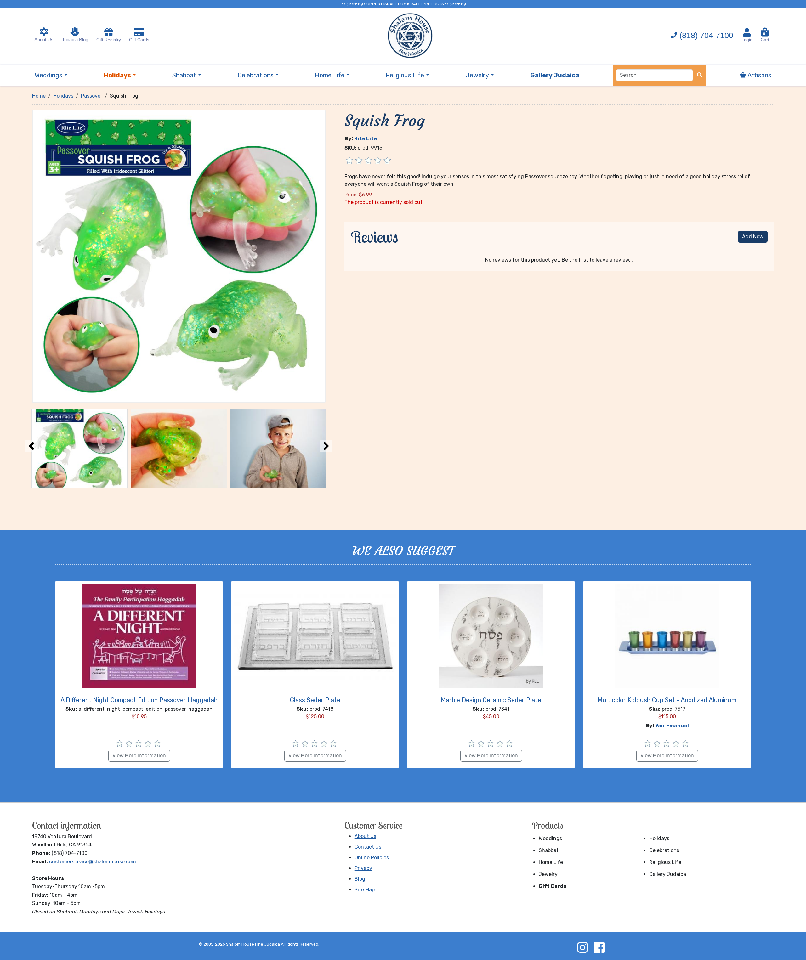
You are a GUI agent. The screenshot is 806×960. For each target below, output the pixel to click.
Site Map (365, 890)
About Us (44, 39)
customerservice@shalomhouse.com (92, 862)
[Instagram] (582, 947)
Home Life (551, 862)
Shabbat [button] (184, 75)
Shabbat (549, 850)
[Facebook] (599, 947)
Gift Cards (139, 39)
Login (746, 39)
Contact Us (368, 847)
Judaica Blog (75, 39)
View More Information (139, 756)
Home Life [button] (329, 75)
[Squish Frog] (179, 256)
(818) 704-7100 (706, 35)
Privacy (363, 868)
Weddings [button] (48, 75)
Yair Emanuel (672, 726)
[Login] (747, 32)
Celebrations (664, 850)
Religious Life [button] (405, 75)
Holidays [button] (117, 75)
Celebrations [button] (256, 75)
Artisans (758, 75)
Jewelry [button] (477, 75)
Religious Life (665, 862)
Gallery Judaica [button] (554, 75)
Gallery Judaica (667, 874)
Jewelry (548, 874)
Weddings (550, 838)
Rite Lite (365, 139)
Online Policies (372, 858)
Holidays (659, 838)
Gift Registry (108, 39)
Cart (765, 37)
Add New (752, 237)
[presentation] (31, 446)
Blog (360, 879)
